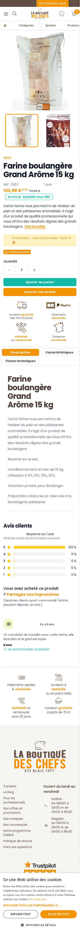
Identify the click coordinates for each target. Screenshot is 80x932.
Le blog (8, 792)
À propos (9, 786)
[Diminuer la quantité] (9, 270)
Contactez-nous (54, 3)
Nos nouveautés (15, 825)
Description (20, 352)
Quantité (10, 261)
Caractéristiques (59, 352)
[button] (3, 70)
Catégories (26, 25)
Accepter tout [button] (59, 914)
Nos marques (13, 819)
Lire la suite (35, 226)
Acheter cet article (39, 292)
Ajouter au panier (40, 282)
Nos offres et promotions (13, 810)
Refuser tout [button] (21, 914)
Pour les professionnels (14, 800)
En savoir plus (38, 899)
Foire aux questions (17, 847)
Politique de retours (17, 841)
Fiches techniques (20, 361)
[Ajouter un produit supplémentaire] (34, 270)
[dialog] (40, 902)
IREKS (7, 158)
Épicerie (51, 25)
